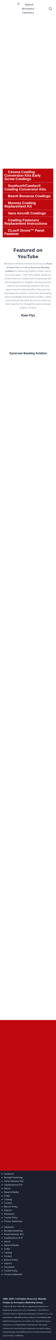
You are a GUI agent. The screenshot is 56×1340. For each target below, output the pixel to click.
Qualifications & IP (13, 1184)
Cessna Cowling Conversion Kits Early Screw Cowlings (22, 175)
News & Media (11, 1192)
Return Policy (11, 1206)
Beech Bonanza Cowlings (29, 196)
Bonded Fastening (13, 1177)
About (7, 1188)
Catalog (8, 1199)
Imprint (8, 1210)
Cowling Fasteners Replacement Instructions (25, 222)
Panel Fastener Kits (14, 1181)
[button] (28, 175)
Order (7, 1195)
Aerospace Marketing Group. (28, 1302)
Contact (8, 1202)
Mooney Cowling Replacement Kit (20, 204)
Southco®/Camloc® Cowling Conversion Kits (25, 187)
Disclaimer (9, 1213)
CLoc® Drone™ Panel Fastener (24, 232)
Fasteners (9, 1173)
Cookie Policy (11, 1217)
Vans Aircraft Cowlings (27, 213)
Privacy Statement (13, 1221)
